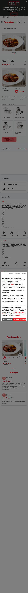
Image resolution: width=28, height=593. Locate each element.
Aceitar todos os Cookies (20, 319)
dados (12, 284)
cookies (18, 315)
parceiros (4, 279)
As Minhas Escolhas (7, 319)
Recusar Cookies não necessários (17, 273)
